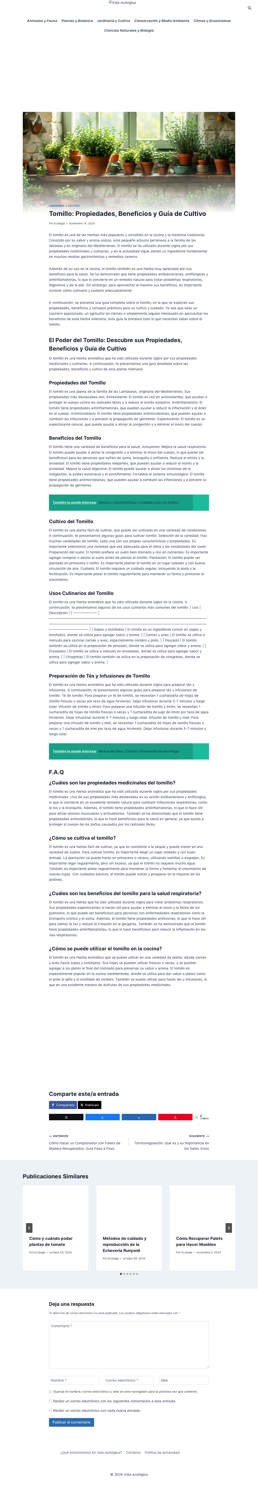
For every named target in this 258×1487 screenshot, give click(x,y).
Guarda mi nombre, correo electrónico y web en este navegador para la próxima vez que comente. (125, 1391)
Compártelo (65, 1105)
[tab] (121, 1274)
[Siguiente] (229, 1228)
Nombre (59, 1380)
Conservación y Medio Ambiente (161, 21)
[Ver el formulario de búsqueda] (249, 8)
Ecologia (59, 223)
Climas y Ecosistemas (212, 21)
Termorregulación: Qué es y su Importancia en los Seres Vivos (171, 1142)
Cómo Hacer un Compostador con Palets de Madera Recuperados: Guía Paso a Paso (84, 1142)
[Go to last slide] (29, 1228)
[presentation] (55, 1207)
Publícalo (92, 1105)
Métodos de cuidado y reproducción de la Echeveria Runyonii (125, 1244)
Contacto (133, 1453)
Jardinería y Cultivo (113, 21)
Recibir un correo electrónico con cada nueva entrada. (97, 1411)
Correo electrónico (122, 1380)
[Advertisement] (129, 65)
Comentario (61, 1326)
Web (164, 1380)
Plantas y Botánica (77, 21)
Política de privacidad (162, 1453)
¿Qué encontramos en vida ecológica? (91, 1453)
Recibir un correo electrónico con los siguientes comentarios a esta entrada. (114, 1401)
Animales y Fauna (42, 21)
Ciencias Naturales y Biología (129, 30)
